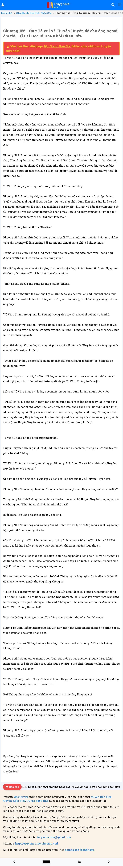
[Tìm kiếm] (112, 5)
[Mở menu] (119, 5)
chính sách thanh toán (79, 849)
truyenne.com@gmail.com (54, 837)
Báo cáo (14, 786)
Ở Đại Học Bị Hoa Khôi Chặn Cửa (33, 13)
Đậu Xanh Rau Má (57, 46)
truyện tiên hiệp (101, 796)
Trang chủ (6, 13)
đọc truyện (21, 796)
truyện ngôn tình (37, 800)
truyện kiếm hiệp (14, 800)
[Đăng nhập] (2, 5)
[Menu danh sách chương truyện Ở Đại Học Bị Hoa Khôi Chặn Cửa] (79, 861)
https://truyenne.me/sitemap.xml (36, 843)
